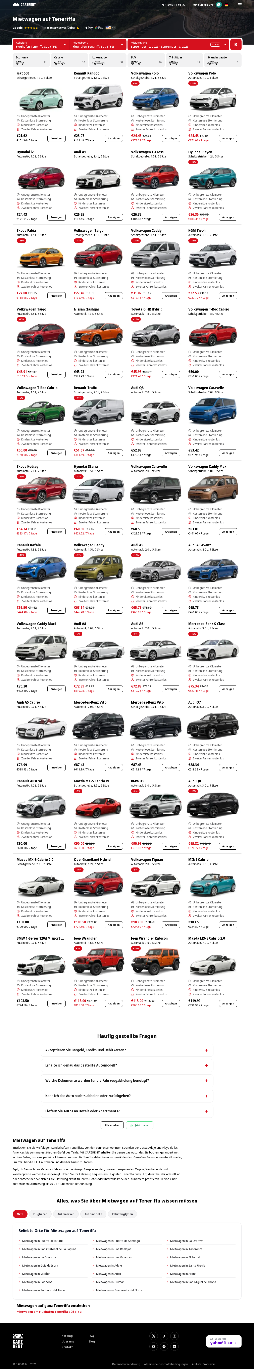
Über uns (68, 1341)
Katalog (67, 1335)
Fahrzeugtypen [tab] (122, 1214)
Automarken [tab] (65, 1214)
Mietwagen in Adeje (109, 1265)
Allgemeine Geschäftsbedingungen (166, 1364)
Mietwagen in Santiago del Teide (43, 1290)
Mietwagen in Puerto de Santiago (118, 1241)
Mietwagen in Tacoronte (186, 1249)
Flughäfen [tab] (40, 1214)
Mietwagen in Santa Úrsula (187, 1265)
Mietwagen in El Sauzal (185, 1257)
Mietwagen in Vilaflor (36, 1274)
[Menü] (240, 4)
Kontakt (67, 1347)
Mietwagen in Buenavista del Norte (119, 1290)
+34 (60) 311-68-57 (173, 4)
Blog (92, 1341)
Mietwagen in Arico (108, 1274)
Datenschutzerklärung (126, 1364)
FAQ (91, 1335)
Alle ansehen (112, 1125)
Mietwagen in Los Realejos (113, 1249)
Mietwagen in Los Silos (37, 1282)
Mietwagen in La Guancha (39, 1257)
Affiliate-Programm (203, 1364)
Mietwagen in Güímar (110, 1282)
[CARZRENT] (27, 4)
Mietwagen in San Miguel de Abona (193, 1282)
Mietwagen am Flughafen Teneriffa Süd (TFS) (49, 1312)
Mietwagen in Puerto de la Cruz (42, 1241)
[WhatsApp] (219, 5)
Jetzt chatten (142, 1125)
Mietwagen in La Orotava (186, 1241)
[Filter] (236, 44)
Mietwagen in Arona (183, 1274)
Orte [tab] (20, 1214)
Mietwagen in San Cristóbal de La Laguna (49, 1249)
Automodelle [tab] (93, 1214)
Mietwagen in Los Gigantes (114, 1257)
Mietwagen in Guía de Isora (40, 1265)
